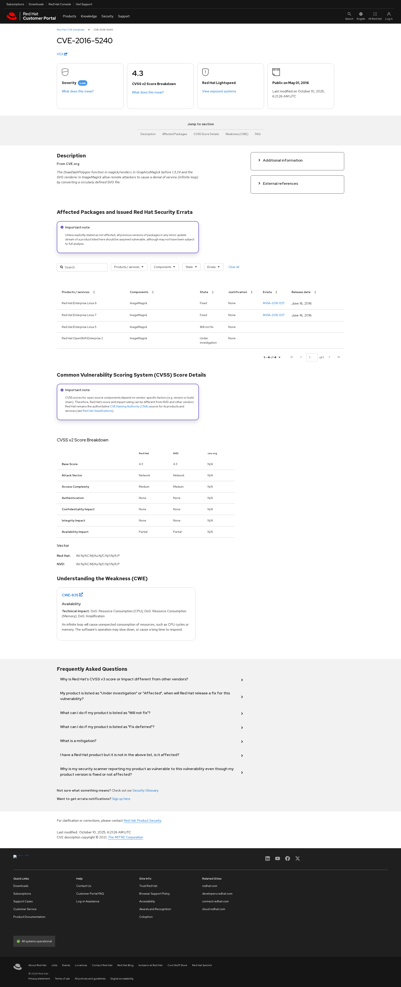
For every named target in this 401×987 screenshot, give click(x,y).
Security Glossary (145, 790)
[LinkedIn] (267, 860)
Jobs (54, 965)
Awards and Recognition (155, 909)
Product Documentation (29, 917)
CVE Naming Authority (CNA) (129, 406)
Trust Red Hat (148, 886)
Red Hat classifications (97, 411)
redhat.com (209, 886)
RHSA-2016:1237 (274, 303)
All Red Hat (375, 18)
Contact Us (83, 886)
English (361, 18)
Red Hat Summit (202, 965)
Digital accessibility (121, 978)
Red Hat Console (60, 4)
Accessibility (147, 901)
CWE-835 (70, 595)
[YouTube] (277, 860)
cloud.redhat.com (213, 909)
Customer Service (25, 909)
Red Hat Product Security (142, 820)
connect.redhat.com (215, 901)
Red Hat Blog (125, 965)
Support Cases (23, 901)
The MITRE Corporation (125, 837)
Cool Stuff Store (177, 965)
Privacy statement (39, 978)
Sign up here (121, 799)
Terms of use (62, 978)
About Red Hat (37, 965)
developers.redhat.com (217, 893)
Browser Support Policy (154, 893)
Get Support (84, 4)
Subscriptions (15, 4)
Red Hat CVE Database (70, 29)
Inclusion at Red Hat (150, 965)
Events (66, 965)
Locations (81, 965)
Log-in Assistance (87, 901)
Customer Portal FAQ (90, 893)
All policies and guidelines (90, 978)
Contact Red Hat (102, 965)
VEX (60, 54)
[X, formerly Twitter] (297, 860)
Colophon (146, 917)
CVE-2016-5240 (103, 29)
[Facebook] (287, 860)
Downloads (36, 4)
